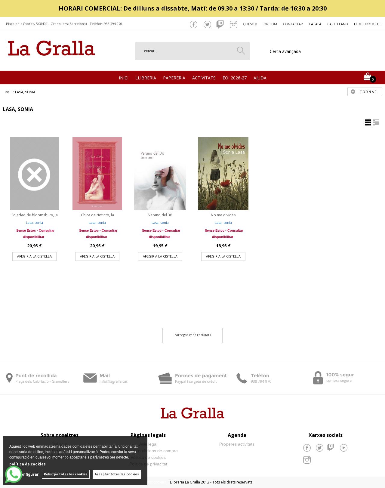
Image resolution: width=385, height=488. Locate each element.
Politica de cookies (148, 457)
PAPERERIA (174, 78)
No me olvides (223, 215)
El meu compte (367, 24)
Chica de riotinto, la (97, 215)
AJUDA (260, 78)
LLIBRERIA (145, 78)
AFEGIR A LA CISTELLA (34, 256)
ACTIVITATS (204, 78)
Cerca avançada (285, 51)
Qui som (250, 24)
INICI (123, 78)
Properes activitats (236, 444)
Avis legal (148, 444)
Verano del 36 (160, 215)
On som (270, 24)
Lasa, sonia (34, 222)
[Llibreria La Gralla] (51, 63)
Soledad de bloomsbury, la (34, 215)
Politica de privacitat (148, 464)
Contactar (293, 24)
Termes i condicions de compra (148, 450)
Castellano (337, 24)
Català (315, 24)
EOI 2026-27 (235, 78)
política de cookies (27, 464)
